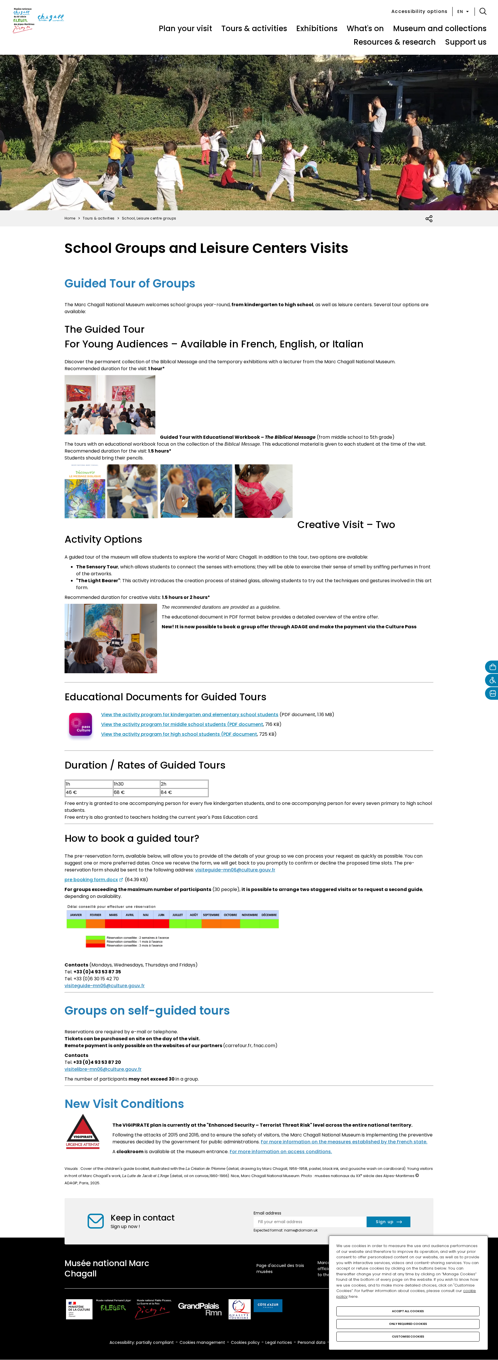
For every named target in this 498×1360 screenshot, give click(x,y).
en (460, 11)
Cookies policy (245, 1342)
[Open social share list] (429, 219)
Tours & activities (254, 28)
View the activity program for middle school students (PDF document (182, 724)
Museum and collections (439, 28)
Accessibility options (419, 11)
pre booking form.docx (91, 879)
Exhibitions (316, 28)
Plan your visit (185, 28)
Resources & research (395, 42)
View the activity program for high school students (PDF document (179, 734)
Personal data (311, 1342)
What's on (365, 28)
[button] (483, 11)
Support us (465, 42)
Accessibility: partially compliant (142, 1342)
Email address (267, 1213)
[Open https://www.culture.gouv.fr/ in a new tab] (79, 1310)
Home (70, 218)
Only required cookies (408, 1324)
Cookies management (202, 1342)
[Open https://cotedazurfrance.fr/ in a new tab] (268, 1306)
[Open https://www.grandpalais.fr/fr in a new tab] (200, 1310)
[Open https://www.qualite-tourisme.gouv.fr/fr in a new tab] (240, 1310)
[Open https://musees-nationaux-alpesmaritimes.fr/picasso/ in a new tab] (153, 1310)
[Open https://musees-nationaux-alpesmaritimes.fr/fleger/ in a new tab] (113, 1310)
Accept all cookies (408, 1311)
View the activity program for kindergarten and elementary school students (189, 714)
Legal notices (278, 1342)
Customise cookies (408, 1336)
